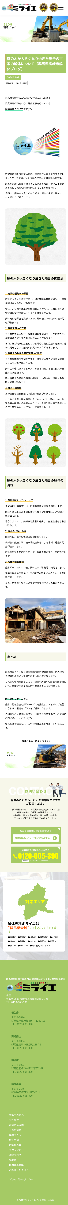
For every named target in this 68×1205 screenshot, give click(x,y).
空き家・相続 (21, 83)
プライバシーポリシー (21, 1179)
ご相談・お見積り (19, 1170)
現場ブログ (15, 1155)
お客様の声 (15, 1145)
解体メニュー (16, 1135)
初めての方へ (16, 1115)
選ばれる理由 (16, 1125)
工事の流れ (15, 1130)
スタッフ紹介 (16, 1150)
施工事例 (14, 1140)
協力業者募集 (16, 1165)
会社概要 (14, 1120)
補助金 (12, 1160)
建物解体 (9, 83)
